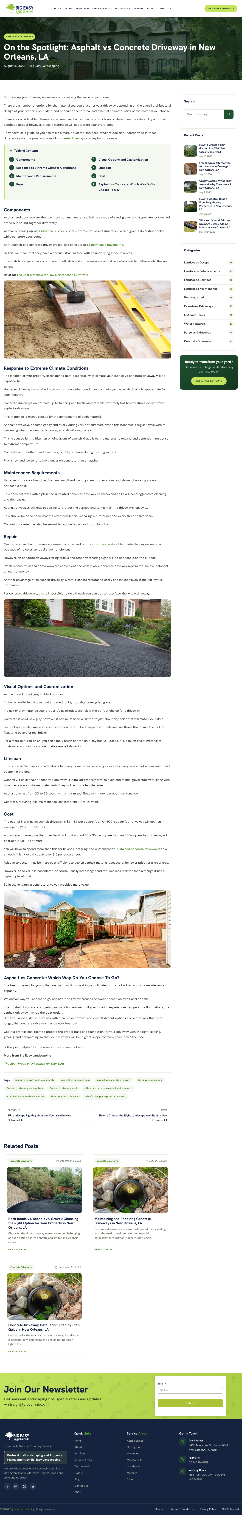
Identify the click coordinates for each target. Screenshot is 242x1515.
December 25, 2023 (70, 1267)
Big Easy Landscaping (22, 1509)
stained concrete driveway (138, 849)
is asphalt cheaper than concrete (25, 1096)
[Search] (228, 114)
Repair (21, 184)
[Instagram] (15, 1486)
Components (25, 160)
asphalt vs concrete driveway (114, 1080)
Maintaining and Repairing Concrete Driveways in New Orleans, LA (122, 1220)
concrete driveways (71, 138)
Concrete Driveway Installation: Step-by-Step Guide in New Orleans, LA (44, 1327)
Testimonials (122, 8)
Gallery (138, 8)
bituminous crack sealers (99, 544)
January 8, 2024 (158, 1160)
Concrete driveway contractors (24, 1088)
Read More (15, 1249)
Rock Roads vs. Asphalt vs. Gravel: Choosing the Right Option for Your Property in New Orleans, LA (43, 1223)
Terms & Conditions (182, 1509)
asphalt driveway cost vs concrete (35, 1080)
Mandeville (133, 1466)
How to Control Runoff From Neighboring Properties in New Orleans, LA (215, 204)
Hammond (133, 1453)
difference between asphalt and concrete (108, 1088)
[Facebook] (7, 1486)
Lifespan (105, 168)
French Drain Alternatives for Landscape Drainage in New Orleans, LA (215, 166)
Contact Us (164, 8)
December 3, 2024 (70, 1160)
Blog (150, 8)
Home (57, 8)
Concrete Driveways (19, 36)
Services (81, 8)
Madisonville (134, 1460)
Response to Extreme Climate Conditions (46, 168)
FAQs (77, 1492)
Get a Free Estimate (208, 380)
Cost (102, 176)
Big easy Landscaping (150, 1080)
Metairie (132, 1473)
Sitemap (160, 1509)
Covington (133, 1447)
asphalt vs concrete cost (75, 1080)
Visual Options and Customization (123, 160)
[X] (24, 1486)
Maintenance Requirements (36, 176)
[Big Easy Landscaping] (20, 8)
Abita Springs (135, 1440)
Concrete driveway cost (63, 1088)
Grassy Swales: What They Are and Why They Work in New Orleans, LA (215, 184)
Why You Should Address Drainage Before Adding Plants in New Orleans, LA (214, 224)
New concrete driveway (65, 1096)
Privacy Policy (208, 1509)
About (68, 8)
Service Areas (100, 8)
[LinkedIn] (32, 1486)
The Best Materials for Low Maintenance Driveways (53, 275)
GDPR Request (230, 1509)
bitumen (47, 231)
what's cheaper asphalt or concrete (105, 1096)
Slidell (130, 1479)
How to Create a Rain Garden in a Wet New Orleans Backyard (212, 148)
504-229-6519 (199, 1462)
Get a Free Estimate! (219, 8)
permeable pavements (107, 245)
